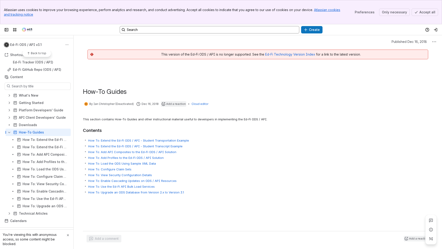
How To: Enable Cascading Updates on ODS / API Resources (132, 181)
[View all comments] (431, 220)
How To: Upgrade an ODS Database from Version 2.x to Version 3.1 (136, 192)
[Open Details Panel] (431, 229)
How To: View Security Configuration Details (120, 175)
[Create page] (431, 239)
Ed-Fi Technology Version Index (290, 54)
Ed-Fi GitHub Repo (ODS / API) (37, 69)
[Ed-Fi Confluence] (27, 29)
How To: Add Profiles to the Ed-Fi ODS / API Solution (126, 158)
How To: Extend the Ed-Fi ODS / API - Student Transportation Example (138, 140)
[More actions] (67, 44)
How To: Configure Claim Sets (109, 169)
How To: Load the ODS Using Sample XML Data (122, 163)
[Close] (68, 235)
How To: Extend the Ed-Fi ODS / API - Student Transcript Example (135, 146)
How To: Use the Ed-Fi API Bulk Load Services (121, 186)
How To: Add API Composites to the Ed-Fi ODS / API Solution (132, 152)
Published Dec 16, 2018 (409, 42)
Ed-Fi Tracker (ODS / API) (33, 62)
